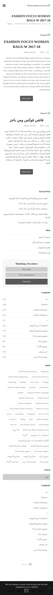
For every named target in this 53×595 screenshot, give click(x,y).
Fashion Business (40, 310)
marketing (19, 414)
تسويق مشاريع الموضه (18, 446)
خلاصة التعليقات (43, 248)
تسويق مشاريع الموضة (38, 331)
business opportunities (17, 387)
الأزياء (25, 435)
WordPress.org (44, 253)
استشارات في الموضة (38, 325)
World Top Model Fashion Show (36, 430)
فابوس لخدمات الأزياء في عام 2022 (33, 203)
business (32, 387)
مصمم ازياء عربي (40, 357)
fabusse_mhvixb (30, 52)
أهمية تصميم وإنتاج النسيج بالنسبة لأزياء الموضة (28, 198)
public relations (42, 419)
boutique (23, 382)
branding (12, 382)
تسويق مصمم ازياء (39, 336)
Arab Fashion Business (28, 371)
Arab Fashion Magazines (18, 377)
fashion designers (40, 315)
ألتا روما (16, 430)
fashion (21, 393)
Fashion (44, 304)
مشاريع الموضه (13, 456)
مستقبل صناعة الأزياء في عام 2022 (33, 209)
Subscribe (26, 281)
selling (22, 419)
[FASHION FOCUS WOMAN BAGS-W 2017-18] (45, 35)
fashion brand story (26, 398)
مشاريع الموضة (29, 456)
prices (9, 414)
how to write (44, 414)
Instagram (31, 414)
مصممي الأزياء (12, 462)
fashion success (42, 409)
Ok (26, 591)
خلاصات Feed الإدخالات (41, 242)
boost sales (34, 382)
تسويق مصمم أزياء (41, 451)
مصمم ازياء (44, 462)
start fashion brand (27, 425)
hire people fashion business (21, 409)
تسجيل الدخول (44, 237)
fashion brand (43, 398)
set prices (12, 419)
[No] (49, 588)
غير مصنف (43, 352)
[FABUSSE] (26, 564)
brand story (44, 387)
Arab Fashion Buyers (40, 377)
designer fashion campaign (38, 393)
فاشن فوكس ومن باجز (26, 120)
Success (13, 425)
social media (44, 425)
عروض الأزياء (42, 346)
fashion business (42, 403)
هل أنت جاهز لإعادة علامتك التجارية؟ (32, 222)
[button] (4, 5)
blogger (46, 382)
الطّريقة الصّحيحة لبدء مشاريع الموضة (33, 441)
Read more (26, 98)
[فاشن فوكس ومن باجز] (45, 113)
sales (31, 419)
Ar (46, 299)
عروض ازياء (42, 341)
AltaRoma (45, 371)
